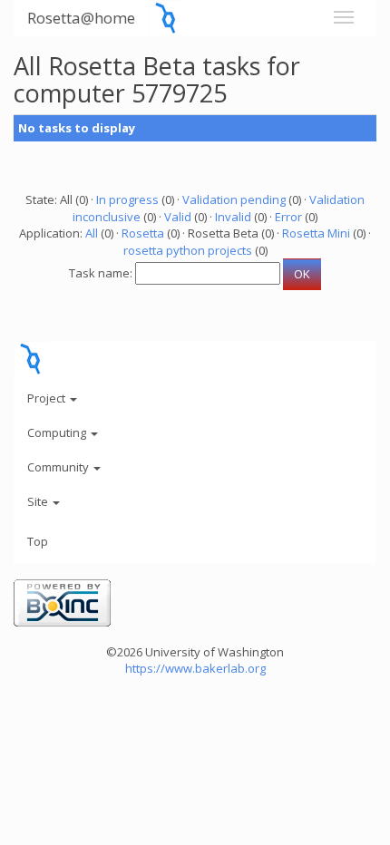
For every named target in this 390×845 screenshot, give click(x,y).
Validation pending (234, 199)
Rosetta (143, 233)
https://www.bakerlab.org (195, 668)
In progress (127, 199)
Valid (177, 217)
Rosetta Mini (316, 233)
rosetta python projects (187, 250)
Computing (58, 432)
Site (39, 501)
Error (288, 217)
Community (59, 467)
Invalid (233, 217)
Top (37, 541)
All (91, 233)
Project (47, 398)
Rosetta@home (81, 17)
